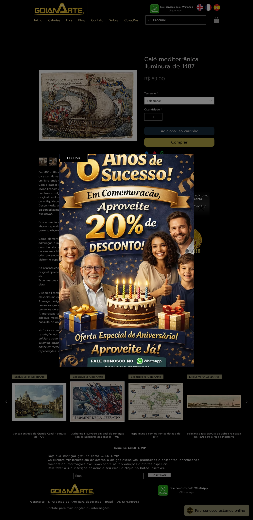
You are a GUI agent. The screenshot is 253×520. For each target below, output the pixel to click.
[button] (74, 158)
